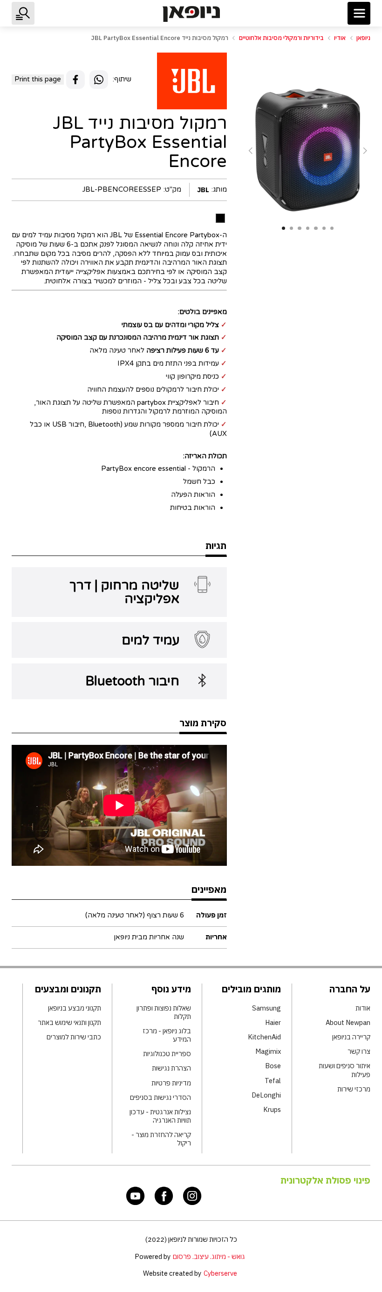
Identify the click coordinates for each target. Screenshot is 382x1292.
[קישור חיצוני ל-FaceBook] (164, 1195)
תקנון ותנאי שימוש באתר (69, 1022)
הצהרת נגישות (171, 1068)
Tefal (272, 1081)
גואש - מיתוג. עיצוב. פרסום (209, 1256)
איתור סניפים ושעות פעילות (344, 1070)
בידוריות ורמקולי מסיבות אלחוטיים (281, 38)
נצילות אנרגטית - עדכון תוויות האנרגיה (160, 1116)
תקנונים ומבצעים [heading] (68, 989)
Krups (271, 1109)
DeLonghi (266, 1095)
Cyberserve (220, 1273)
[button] (359, 13)
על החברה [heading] (349, 989)
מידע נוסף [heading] (171, 989)
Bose (272, 1066)
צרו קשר (359, 1051)
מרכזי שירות (353, 1089)
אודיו (340, 38)
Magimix (267, 1051)
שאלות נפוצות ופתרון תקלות (163, 1012)
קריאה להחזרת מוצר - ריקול (161, 1139)
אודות (362, 1008)
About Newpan (348, 1022)
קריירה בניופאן (351, 1037)
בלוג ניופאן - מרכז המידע (167, 1035)
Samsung (266, 1008)
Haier (272, 1022)
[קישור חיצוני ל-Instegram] (192, 1195)
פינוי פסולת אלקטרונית (325, 1180)
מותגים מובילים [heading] (251, 989)
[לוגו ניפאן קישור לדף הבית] (191, 14)
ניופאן (363, 38)
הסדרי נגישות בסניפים (160, 1097)
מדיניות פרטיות (171, 1083)
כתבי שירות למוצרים (74, 1037)
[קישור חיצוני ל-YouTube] (135, 1195)
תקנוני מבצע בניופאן (74, 1008)
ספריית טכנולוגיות (167, 1054)
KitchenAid (264, 1037)
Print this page (37, 79)
